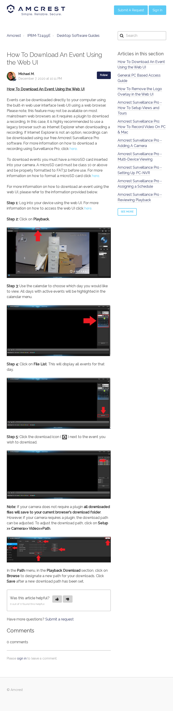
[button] (57, 599)
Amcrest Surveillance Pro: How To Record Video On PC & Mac (142, 126)
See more (127, 211)
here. (73, 149)
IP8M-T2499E (38, 35)
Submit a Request (131, 10)
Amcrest (14, 35)
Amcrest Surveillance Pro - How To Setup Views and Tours (140, 107)
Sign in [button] (157, 10)
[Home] (36, 10)
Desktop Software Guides (78, 35)
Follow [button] (104, 75)
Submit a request (59, 619)
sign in (22, 658)
